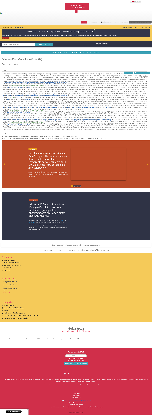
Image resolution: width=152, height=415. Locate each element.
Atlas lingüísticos (9, 305)
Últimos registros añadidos (12, 262)
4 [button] (80, 186)
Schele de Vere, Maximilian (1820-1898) (18, 87)
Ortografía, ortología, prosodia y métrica (16, 318)
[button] (4, 164)
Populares (7, 270)
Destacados (7, 267)
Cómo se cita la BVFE (17, 27)
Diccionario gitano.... (10, 288)
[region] (76, 164)
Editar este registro (144, 76)
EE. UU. (70, 82)
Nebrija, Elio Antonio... (10, 282)
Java (145, 27)
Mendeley (32, 222)
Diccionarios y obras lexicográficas (14, 313)
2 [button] (74, 186)
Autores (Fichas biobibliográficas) (14, 308)
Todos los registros (9, 260)
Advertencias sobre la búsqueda (131, 27)
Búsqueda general (43, 44)
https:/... (5, 290)
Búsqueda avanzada (102, 43)
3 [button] (77, 186)
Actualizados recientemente (12, 265)
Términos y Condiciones (77, 360)
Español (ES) (137, 1)
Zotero (63, 220)
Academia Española (9, 285)
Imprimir (128, 73)
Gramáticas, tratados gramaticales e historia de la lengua (27, 85)
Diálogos (6, 310)
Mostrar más (6, 293)
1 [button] (71, 186)
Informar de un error (141, 73)
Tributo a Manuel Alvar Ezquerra (140, 22)
